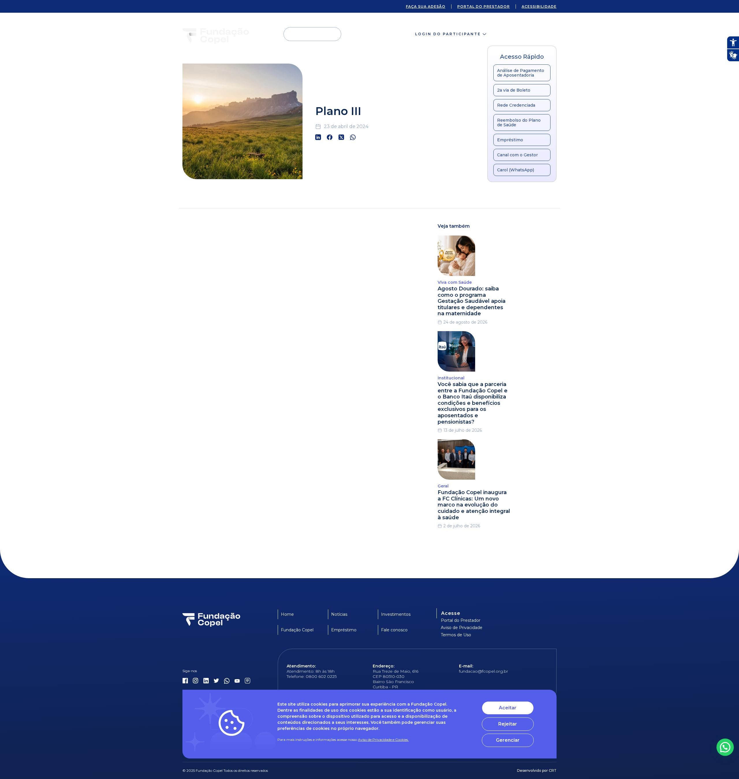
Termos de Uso (456, 634)
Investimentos (395, 614)
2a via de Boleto (513, 90)
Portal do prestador (483, 6)
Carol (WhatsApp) (515, 170)
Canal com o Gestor (517, 154)
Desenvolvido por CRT (537, 770)
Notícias (339, 614)
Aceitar (507, 708)
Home (287, 614)
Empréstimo (510, 139)
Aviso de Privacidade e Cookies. (383, 739)
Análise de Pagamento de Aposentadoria (520, 73)
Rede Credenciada (516, 105)
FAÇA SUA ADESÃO (425, 6)
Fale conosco (527, 34)
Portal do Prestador (460, 620)
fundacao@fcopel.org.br (483, 671)
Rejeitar (507, 724)
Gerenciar (508, 740)
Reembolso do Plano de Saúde (519, 122)
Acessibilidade (539, 6)
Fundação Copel (297, 630)
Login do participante (448, 34)
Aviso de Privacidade (461, 627)
